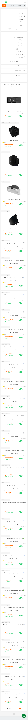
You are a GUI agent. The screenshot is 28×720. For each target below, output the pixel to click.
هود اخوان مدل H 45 (14, 280)
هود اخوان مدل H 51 (14, 332)
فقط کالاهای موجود (16, 75)
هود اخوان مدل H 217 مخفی (14, 680)
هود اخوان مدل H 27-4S (14, 401)
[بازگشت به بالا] (14, 713)
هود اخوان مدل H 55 (14, 436)
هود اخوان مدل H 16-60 (14, 453)
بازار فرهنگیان (19, 54)
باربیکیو (20, 25)
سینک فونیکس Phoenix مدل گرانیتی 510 (14, 111)
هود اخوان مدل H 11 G (14, 576)
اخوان (21, 46)
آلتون (21, 43)
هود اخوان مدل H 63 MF (14, 488)
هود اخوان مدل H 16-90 (14, 471)
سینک (20, 19)
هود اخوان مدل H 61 (14, 170)
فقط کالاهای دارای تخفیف (15, 80)
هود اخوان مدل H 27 (14, 610)
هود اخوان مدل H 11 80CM (14, 559)
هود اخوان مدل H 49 (14, 645)
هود (21, 13)
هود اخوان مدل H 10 (14, 384)
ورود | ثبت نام (15, 1)
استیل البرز (20, 49)
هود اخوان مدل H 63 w (14, 524)
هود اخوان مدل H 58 (14, 367)
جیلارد (21, 57)
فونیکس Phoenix (18, 37)
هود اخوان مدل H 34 (14, 315)
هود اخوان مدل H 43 (14, 298)
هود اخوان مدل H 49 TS (14, 662)
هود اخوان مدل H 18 (14, 263)
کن (21, 40)
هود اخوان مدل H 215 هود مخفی (14, 507)
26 (9, 708)
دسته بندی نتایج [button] (22, 10)
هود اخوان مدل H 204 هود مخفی (14, 199)
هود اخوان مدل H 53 (14, 350)
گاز (21, 16)
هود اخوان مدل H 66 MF (14, 246)
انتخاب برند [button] (23, 33)
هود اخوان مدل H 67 (14, 140)
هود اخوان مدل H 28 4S (14, 628)
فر (21, 22)
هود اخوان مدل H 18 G (14, 593)
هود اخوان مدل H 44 (14, 541)
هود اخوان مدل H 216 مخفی (14, 697)
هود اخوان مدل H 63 (14, 229)
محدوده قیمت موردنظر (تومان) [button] (19, 70)
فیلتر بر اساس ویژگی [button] (21, 66)
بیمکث (20, 51)
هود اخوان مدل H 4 (14, 419)
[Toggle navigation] (24, 2)
